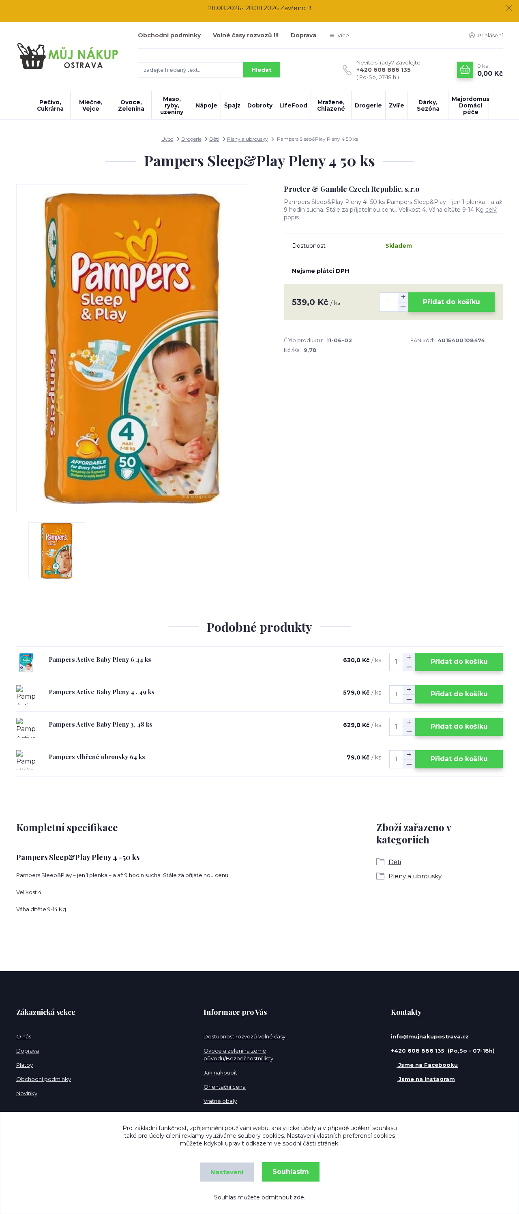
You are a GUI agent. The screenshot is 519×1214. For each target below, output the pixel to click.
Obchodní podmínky (169, 35)
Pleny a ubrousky (247, 139)
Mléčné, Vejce (91, 105)
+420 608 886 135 (383, 69)
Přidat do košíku (451, 302)
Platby (24, 1065)
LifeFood (293, 105)
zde (299, 1197)
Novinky (26, 1093)
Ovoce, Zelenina (131, 105)
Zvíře (396, 105)
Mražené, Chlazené (331, 105)
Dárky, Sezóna (428, 105)
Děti (214, 139)
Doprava (303, 35)
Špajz (232, 105)
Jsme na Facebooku (427, 1065)
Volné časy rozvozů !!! (246, 35)
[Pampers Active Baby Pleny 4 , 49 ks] (26, 695)
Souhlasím (290, 1171)
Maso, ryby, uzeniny (171, 105)
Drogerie (368, 105)
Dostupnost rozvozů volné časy (244, 1036)
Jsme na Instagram (426, 1079)
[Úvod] (69, 56)
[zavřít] (508, 8)
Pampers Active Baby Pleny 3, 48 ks (100, 724)
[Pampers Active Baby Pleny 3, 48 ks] (26, 728)
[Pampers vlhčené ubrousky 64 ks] (26, 760)
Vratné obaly (220, 1101)
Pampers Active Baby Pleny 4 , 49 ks (101, 692)
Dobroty (259, 105)
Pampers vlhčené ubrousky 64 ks (97, 757)
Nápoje (206, 105)
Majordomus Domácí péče (470, 105)
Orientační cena (225, 1086)
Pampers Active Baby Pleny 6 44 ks (100, 659)
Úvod (167, 139)
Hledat (262, 69)
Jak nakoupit (220, 1072)
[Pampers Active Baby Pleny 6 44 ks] (26, 663)
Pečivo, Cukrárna (50, 105)
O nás (23, 1036)
